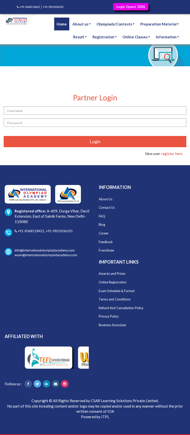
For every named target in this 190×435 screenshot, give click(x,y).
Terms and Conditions (115, 299)
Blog (102, 225)
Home (62, 24)
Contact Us (107, 207)
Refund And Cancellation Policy (121, 308)
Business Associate (112, 325)
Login (95, 141)
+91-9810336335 (53, 6)
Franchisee (106, 250)
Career (104, 233)
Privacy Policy (109, 316)
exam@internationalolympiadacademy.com (46, 255)
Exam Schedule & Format (117, 291)
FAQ (102, 216)
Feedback (106, 242)
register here (172, 153)
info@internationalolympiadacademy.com (45, 250)
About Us (105, 199)
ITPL (105, 416)
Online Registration (112, 282)
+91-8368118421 (29, 6)
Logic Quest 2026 (131, 6)
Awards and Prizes (112, 273)
